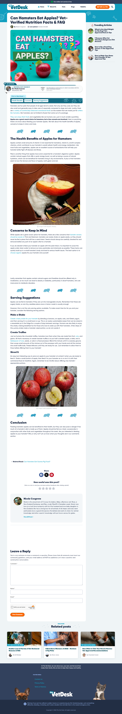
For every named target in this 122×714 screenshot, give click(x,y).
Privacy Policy (39, 683)
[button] (41, 475)
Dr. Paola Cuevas (18, 89)
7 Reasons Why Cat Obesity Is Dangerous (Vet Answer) (105, 39)
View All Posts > (28, 517)
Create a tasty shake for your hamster (24, 318)
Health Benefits (17, 100)
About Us (53, 7)
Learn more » (49, 90)
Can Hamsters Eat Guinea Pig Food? (37, 461)
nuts (77, 336)
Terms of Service (40, 687)
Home (42, 7)
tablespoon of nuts (17, 341)
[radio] (39, 489)
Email (12, 597)
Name (12, 588)
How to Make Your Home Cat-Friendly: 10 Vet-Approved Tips (104, 57)
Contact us (38, 679)
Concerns (28, 100)
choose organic (15, 253)
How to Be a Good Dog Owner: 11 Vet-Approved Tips (104, 48)
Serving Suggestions (41, 100)
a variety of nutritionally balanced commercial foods (32, 110)
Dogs (73, 7)
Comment (13, 563)
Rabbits (83, 7)
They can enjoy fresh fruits (19, 117)
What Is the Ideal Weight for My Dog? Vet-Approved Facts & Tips (104, 31)
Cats (63, 7)
